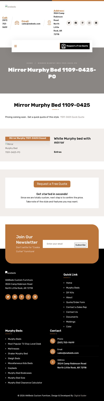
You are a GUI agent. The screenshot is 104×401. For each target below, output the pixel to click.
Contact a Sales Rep (76, 307)
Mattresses (13, 348)
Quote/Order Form (75, 302)
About (69, 297)
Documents (72, 317)
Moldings (70, 321)
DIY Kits (70, 292)
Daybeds (12, 368)
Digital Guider (80, 395)
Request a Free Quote (77, 46)
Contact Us (72, 312)
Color (69, 326)
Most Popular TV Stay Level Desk (24, 344)
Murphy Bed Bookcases (20, 373)
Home (30, 63)
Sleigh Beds (14, 358)
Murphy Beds (72, 287)
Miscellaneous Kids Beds (20, 363)
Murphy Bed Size (16, 378)
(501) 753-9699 (4, 23)
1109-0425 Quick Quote (72, 117)
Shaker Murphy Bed (18, 353)
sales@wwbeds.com (31, 24)
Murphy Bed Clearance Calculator (25, 382)
